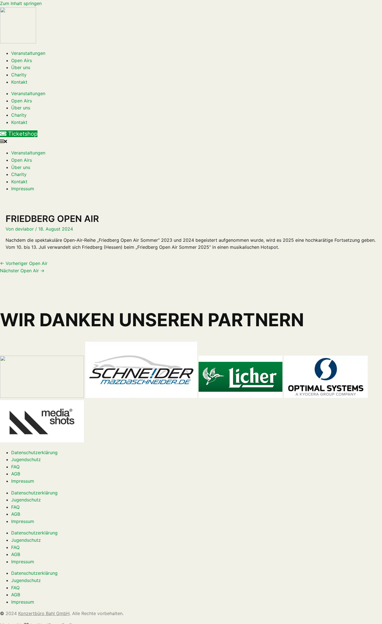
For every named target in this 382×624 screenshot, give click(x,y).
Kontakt (19, 82)
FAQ (15, 467)
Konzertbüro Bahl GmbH (44, 613)
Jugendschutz (26, 459)
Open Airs (21, 60)
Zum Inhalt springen (21, 3)
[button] (191, 141)
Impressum (22, 188)
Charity (19, 75)
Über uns (20, 67)
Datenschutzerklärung (34, 452)
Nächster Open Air (22, 270)
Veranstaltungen (28, 53)
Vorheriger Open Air (24, 263)
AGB (15, 474)
